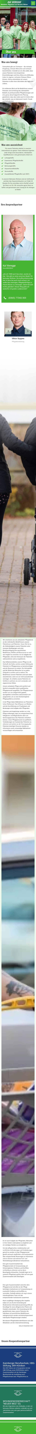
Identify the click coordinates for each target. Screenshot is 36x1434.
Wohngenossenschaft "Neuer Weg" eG (16, 1402)
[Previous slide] (8, 331)
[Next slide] (28, 331)
